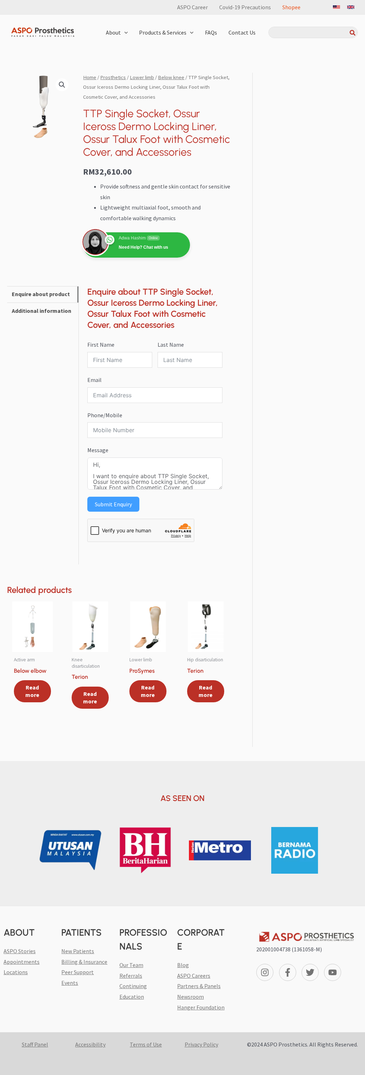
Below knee (171, 77)
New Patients (77, 951)
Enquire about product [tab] (41, 294)
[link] (336, 7)
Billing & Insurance (84, 961)
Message (97, 450)
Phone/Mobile (104, 415)
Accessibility (90, 1044)
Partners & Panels (199, 985)
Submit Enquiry (113, 504)
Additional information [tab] (41, 310)
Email (94, 379)
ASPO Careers (193, 975)
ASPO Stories (20, 951)
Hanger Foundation (201, 1007)
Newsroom (190, 996)
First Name (100, 344)
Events (69, 982)
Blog (183, 964)
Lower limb (142, 77)
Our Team (131, 964)
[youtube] (334, 972)
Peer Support (77, 972)
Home (89, 77)
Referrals (130, 975)
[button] (124, 32)
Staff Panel (35, 1044)
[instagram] (266, 972)
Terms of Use (146, 1044)
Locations (16, 972)
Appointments (22, 961)
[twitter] (311, 972)
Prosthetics (113, 77)
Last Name (171, 344)
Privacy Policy (201, 1044)
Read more (32, 691)
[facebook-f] (289, 972)
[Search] (353, 32)
